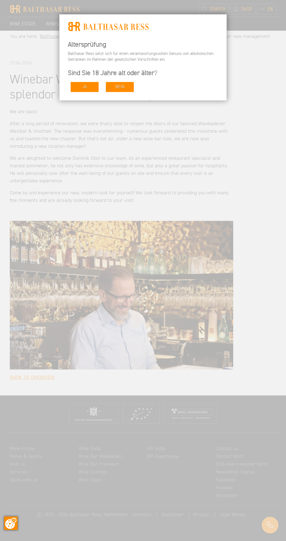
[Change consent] (11, 523)
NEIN (120, 87)
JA (84, 87)
